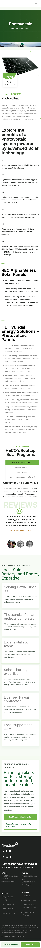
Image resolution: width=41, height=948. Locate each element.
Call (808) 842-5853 (10, 944)
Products (26, 896)
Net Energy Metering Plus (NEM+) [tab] (22, 477)
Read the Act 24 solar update (20, 817)
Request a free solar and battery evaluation (19, 825)
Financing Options (30, 900)
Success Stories (8, 913)
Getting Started (8, 904)
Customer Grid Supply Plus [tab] (22, 462)
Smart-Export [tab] (22, 472)
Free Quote (30, 944)
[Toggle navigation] (36, 3)
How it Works (7, 909)
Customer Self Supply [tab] (22, 467)
